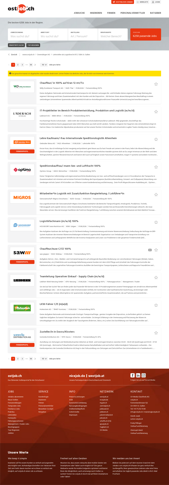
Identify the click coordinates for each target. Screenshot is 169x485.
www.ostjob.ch (28, 54)
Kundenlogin (43, 396)
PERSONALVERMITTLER (133, 13)
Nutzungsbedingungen (78, 405)
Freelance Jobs (14, 408)
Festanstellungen (14, 402)
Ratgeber (42, 411)
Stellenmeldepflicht (77, 408)
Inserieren (42, 399)
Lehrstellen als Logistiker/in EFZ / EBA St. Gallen (71, 54)
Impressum (73, 414)
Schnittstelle (74, 411)
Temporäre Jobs (14, 405)
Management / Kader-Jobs (18, 423)
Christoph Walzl (136, 430)
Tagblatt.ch (104, 427)
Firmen (41, 402)
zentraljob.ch (105, 405)
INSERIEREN (96, 13)
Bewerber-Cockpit (46, 408)
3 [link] (22, 64)
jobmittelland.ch (106, 414)
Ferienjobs (12, 417)
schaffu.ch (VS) (105, 420)
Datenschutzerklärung (77, 402)
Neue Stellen (13, 399)
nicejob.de (77, 376)
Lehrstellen (12, 414)
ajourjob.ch (104, 423)
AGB (71, 399)
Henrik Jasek (135, 415)
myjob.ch (103, 402)
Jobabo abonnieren (15, 396)
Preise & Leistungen (77, 396)
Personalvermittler (46, 405)
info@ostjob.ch (136, 411)
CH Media (103, 430)
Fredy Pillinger (136, 423)
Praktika (11, 411)
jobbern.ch (104, 411)
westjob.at (96, 376)
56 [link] (31, 64)
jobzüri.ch (103, 417)
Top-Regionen (13, 430)
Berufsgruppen (13, 427)
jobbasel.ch (104, 408)
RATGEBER (155, 13)
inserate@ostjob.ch (152, 411)
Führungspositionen (15, 420)
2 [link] (17, 64)
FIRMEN (111, 13)
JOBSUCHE (79, 13)
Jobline (11, 433)
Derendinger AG (43, 54)
